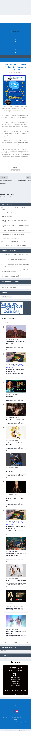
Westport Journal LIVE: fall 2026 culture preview (14, 242)
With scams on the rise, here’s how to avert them (15, 255)
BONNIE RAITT (10, 396)
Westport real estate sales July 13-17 (11, 238)
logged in (9, 197)
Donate (15, 45)
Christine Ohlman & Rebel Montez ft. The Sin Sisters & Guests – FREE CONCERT (16, 498)
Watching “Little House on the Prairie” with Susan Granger (14, 208)
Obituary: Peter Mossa (7, 216)
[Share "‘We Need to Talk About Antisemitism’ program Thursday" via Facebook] (12, 170)
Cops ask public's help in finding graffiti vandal (14, 245)
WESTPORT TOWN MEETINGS (11, 282)
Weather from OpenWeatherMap (15, 694)
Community (19, 72)
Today (15, 642)
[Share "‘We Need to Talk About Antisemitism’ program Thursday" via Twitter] (15, 170)
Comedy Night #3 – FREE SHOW (14, 606)
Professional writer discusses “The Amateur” (13, 234)
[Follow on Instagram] (17, 711)
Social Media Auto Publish (10, 730)
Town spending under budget (9, 213)
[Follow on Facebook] (14, 711)
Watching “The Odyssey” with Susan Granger (13, 230)
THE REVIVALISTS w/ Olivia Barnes (15, 419)
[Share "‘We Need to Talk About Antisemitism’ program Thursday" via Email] (18, 170)
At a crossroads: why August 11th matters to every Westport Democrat (14, 260)
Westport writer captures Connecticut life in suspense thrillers (15, 226)
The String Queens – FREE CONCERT (16, 580)
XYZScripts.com (23, 730)
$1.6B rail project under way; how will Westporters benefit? (14, 221)
